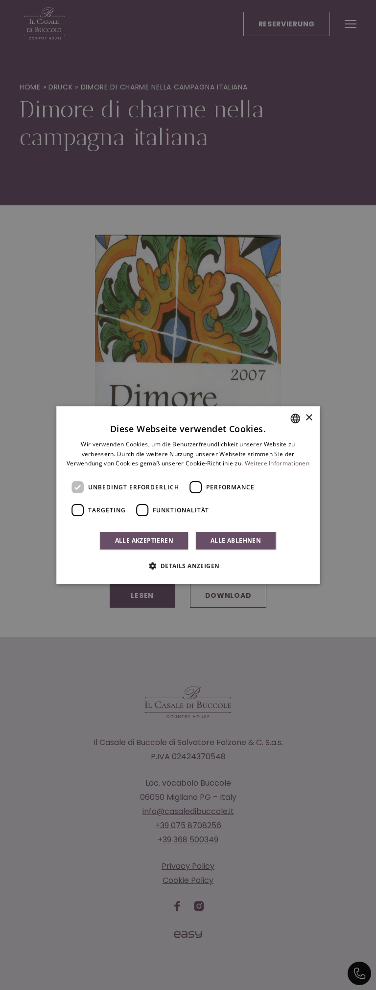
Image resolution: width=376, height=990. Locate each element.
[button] (188, 566)
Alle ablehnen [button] (236, 540)
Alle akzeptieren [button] (144, 540)
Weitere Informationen (277, 464)
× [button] (308, 417)
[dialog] (188, 495)
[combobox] (295, 418)
